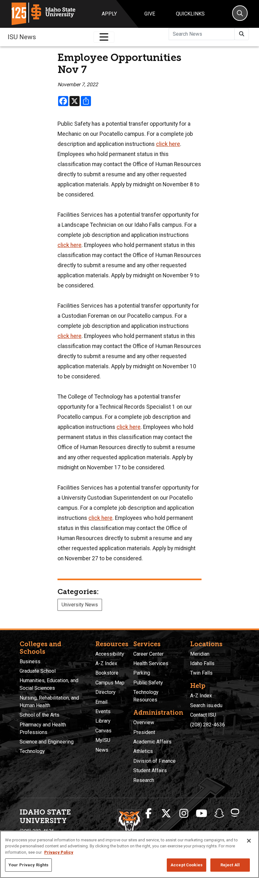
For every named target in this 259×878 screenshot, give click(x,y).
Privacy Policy (58, 852)
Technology (32, 751)
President (144, 732)
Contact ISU (203, 715)
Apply (109, 14)
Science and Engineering (47, 742)
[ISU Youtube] (201, 814)
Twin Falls (201, 673)
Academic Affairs (152, 742)
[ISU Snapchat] (219, 814)
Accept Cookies (186, 865)
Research (143, 780)
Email (101, 702)
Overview (143, 722)
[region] (129, 854)
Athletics (143, 751)
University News (80, 605)
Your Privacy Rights (28, 865)
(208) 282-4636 (207, 725)
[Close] (249, 841)
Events (103, 711)
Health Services (150, 663)
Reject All (230, 865)
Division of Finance (154, 761)
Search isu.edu (206, 705)
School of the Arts (39, 715)
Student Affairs (150, 770)
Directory (105, 692)
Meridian (199, 654)
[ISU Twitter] (166, 814)
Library (103, 721)
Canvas (103, 731)
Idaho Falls (202, 663)
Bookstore (106, 673)
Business (30, 661)
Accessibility (109, 654)
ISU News (22, 37)
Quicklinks (190, 14)
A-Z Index (106, 663)
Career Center (148, 654)
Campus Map (109, 683)
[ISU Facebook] (148, 814)
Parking (141, 673)
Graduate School (38, 671)
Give (149, 14)
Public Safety (148, 683)
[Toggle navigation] (103, 37)
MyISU (102, 740)
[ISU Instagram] (184, 814)
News (101, 750)
